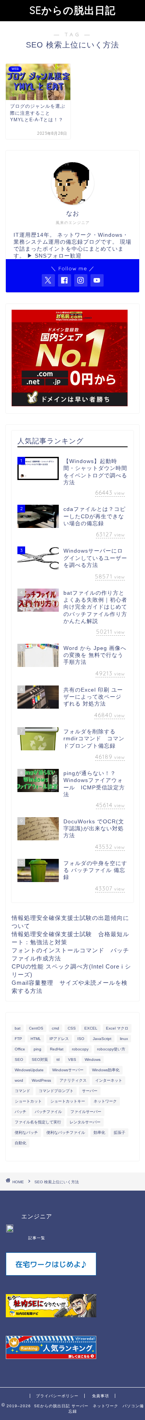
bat (17, 1028)
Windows (93, 1059)
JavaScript (102, 1039)
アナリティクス (73, 1080)
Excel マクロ (117, 1028)
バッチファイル (48, 1112)
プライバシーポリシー (57, 1396)
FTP (18, 1039)
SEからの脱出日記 (72, 10)
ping (37, 1049)
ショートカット (28, 1101)
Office (20, 1049)
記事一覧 (36, 1238)
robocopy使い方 (111, 1049)
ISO (80, 1039)
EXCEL (90, 1028)
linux (124, 1039)
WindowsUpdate (29, 1070)
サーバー (89, 1091)
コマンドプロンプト (56, 1091)
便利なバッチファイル (65, 1132)
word (19, 1080)
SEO (19, 1059)
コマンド (22, 1091)
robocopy (80, 1049)
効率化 (99, 1132)
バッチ (20, 1112)
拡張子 (119, 1132)
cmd (55, 1028)
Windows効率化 (105, 1070)
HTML (36, 1039)
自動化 (20, 1143)
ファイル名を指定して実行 (38, 1122)
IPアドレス (59, 1039)
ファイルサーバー (85, 1112)
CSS (72, 1028)
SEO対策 (40, 1059)
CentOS (36, 1028)
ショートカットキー (67, 1101)
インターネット (108, 1080)
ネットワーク (105, 1101)
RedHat (56, 1049)
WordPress (41, 1080)
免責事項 (100, 1396)
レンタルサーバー (85, 1122)
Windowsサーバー (68, 1070)
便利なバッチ (26, 1132)
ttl (58, 1059)
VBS (72, 1059)
